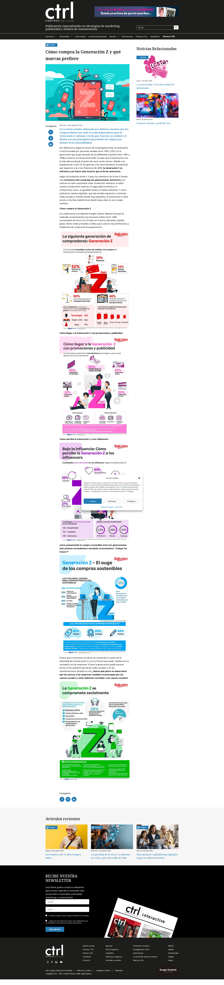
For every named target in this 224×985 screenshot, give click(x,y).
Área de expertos (112, 949)
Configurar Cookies (103, 970)
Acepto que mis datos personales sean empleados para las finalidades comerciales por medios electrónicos (67, 922)
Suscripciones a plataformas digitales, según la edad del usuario (157, 856)
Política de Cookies (107, 507)
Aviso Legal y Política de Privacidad (59, 970)
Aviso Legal (118, 507)
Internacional (138, 953)
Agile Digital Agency (84, 974)
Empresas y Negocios (114, 957)
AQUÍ (121, 487)
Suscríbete (87, 957)
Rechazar (112, 501)
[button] (139, 478)
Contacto (86, 960)
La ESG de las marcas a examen (145, 957)
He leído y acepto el (68, 916)
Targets (171, 957)
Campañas (110, 953)
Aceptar (92, 501)
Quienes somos (89, 946)
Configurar (131, 501)
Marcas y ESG (138, 960)
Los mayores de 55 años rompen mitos (63, 856)
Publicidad (118, 970)
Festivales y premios (113, 960)
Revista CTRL (88, 953)
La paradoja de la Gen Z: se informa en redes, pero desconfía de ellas (110, 856)
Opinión (171, 949)
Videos (170, 960)
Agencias (109, 946)
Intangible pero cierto (141, 949)
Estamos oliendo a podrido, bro (153, 123)
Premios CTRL (88, 949)
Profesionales (173, 953)
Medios (171, 946)
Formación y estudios (141, 946)
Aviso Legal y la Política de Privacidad (76, 916)
